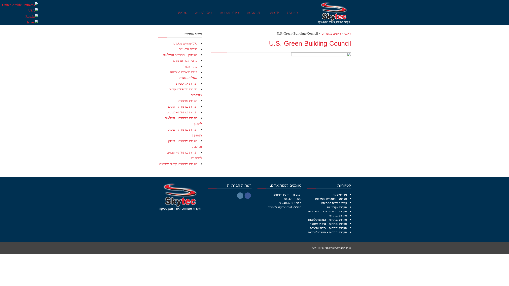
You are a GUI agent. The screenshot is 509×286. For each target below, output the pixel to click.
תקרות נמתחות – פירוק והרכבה (328, 228)
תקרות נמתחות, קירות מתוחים (178, 164)
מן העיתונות (340, 194)
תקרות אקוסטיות (186, 83)
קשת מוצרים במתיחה (183, 72)
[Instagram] (240, 195)
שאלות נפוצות (188, 78)
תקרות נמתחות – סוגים (182, 106)
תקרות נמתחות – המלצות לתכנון (327, 219)
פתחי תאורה (189, 66)
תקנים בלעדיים (331, 33)
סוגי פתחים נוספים (185, 43)
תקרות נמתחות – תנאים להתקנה (327, 232)
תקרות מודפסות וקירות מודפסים (327, 211)
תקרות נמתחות (187, 101)
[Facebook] (248, 195)
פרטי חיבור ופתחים (185, 61)
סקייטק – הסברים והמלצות (180, 55)
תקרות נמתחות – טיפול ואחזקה (328, 224)
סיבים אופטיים (188, 49)
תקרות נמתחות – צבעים (182, 112)
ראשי (347, 33)
